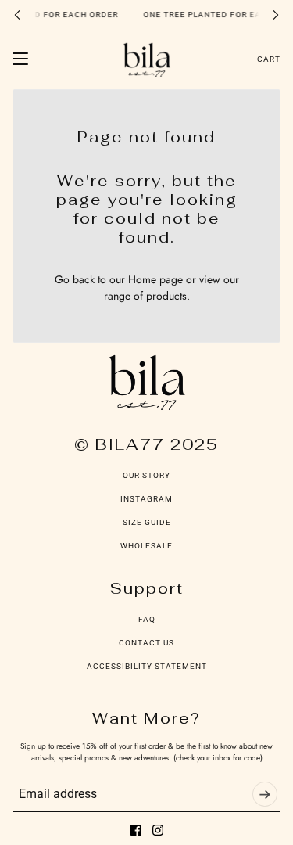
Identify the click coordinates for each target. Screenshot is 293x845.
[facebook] (136, 830)
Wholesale (146, 545)
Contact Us (146, 642)
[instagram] (157, 830)
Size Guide (147, 522)
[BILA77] (147, 59)
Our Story (146, 475)
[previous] (17, 14)
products (166, 296)
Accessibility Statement (147, 666)
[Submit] (264, 794)
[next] (276, 14)
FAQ (146, 619)
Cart (268, 59)
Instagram (146, 498)
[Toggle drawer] (20, 58)
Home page (155, 279)
